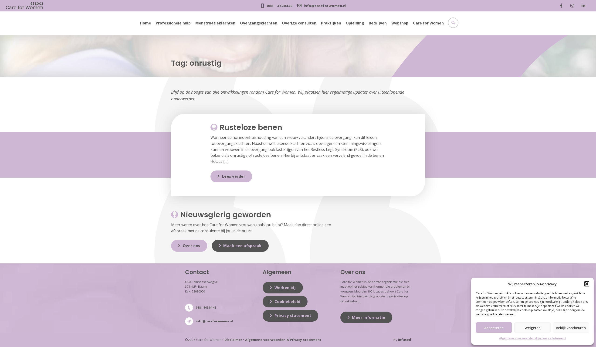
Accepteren (494, 327)
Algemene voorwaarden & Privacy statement (283, 339)
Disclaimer (233, 339)
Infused (404, 339)
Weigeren (533, 327)
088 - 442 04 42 (206, 307)
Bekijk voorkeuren (571, 327)
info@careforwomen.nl (214, 321)
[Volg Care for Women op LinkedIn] (584, 5)
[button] (586, 284)
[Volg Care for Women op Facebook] (562, 5)
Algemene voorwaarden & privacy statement (532, 338)
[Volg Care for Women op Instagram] (573, 5)
